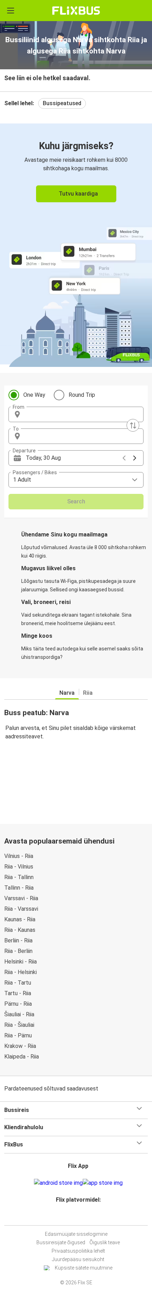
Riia (88, 692)
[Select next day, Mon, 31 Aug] (134, 458)
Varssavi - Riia (21, 898)
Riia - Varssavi (21, 908)
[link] (76, 243)
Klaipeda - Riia (21, 1056)
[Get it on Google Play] (58, 1183)
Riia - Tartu (17, 982)
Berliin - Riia (18, 940)
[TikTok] (83, 1216)
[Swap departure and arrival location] (133, 425)
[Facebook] (73, 1216)
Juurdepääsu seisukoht (78, 1259)
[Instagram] (75, 1216)
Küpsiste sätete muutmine (83, 1268)
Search (76, 501)
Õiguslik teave (104, 1242)
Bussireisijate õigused (60, 1242)
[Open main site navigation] (10, 10)
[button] (76, 414)
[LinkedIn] (79, 1216)
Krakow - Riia (20, 1046)
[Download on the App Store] (103, 1183)
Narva (67, 692)
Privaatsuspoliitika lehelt (78, 1251)
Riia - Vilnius (18, 866)
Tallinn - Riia (19, 887)
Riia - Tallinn (19, 877)
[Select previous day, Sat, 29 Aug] (124, 458)
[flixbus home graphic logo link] (76, 10)
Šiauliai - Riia (19, 1014)
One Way (34, 395)
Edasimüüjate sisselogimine (76, 1234)
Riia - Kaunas (19, 930)
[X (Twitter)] (81, 1216)
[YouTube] (77, 1216)
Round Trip (82, 395)
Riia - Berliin (18, 951)
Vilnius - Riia (18, 856)
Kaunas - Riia (19, 919)
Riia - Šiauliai (19, 1025)
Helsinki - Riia (20, 961)
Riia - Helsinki (20, 972)
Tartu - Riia (17, 993)
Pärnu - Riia (18, 1003)
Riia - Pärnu (18, 1035)
